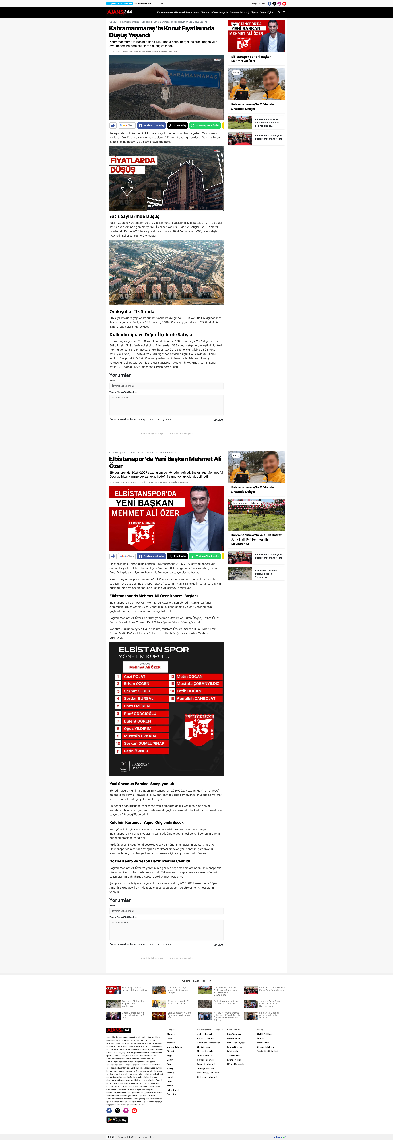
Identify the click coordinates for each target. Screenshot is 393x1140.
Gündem (171, 1029)
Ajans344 (114, 21)
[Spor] (256, 36)
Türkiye (170, 1072)
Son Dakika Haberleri (267, 1051)
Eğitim (170, 1059)
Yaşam (170, 1085)
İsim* (112, 380)
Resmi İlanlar (233, 1029)
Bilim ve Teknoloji (175, 1046)
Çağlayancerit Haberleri (208, 1042)
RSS (111, 1137)
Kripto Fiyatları (234, 1059)
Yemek (170, 1077)
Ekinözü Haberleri (205, 1046)
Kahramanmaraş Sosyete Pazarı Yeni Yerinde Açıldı (268, 137)
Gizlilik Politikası (264, 1034)
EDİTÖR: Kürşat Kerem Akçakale (154, 482)
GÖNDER (218, 420)
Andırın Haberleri (205, 1038)
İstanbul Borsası (234, 1046)
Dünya (170, 1038)
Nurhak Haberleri (205, 1059)
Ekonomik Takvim (265, 1046)
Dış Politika (172, 1094)
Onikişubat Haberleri (207, 1077)
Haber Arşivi (263, 1042)
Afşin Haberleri (204, 1034)
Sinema (170, 1081)
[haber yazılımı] (280, 1137)
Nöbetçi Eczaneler (236, 1064)
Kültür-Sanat (173, 1090)
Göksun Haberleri (205, 1055)
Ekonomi (171, 1034)
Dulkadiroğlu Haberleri (208, 1072)
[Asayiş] (256, 83)
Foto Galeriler (234, 1038)
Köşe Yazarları (234, 1034)
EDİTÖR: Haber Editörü (148, 51)
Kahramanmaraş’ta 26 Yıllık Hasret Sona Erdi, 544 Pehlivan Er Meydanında (267, 122)
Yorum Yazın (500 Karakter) (123, 392)
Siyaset (170, 1051)
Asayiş (170, 1068)
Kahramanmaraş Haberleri (136, 21)
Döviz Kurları (233, 1051)
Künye (254, 3)
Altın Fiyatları (233, 1055)
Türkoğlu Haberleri (206, 1068)
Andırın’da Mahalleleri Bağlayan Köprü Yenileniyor (266, 573)
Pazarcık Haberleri (206, 1064)
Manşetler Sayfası (236, 1042)
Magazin (171, 1042)
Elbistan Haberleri (205, 1051)
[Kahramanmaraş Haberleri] (256, 514)
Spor (124, 452)
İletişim (262, 3)
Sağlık (170, 1055)
